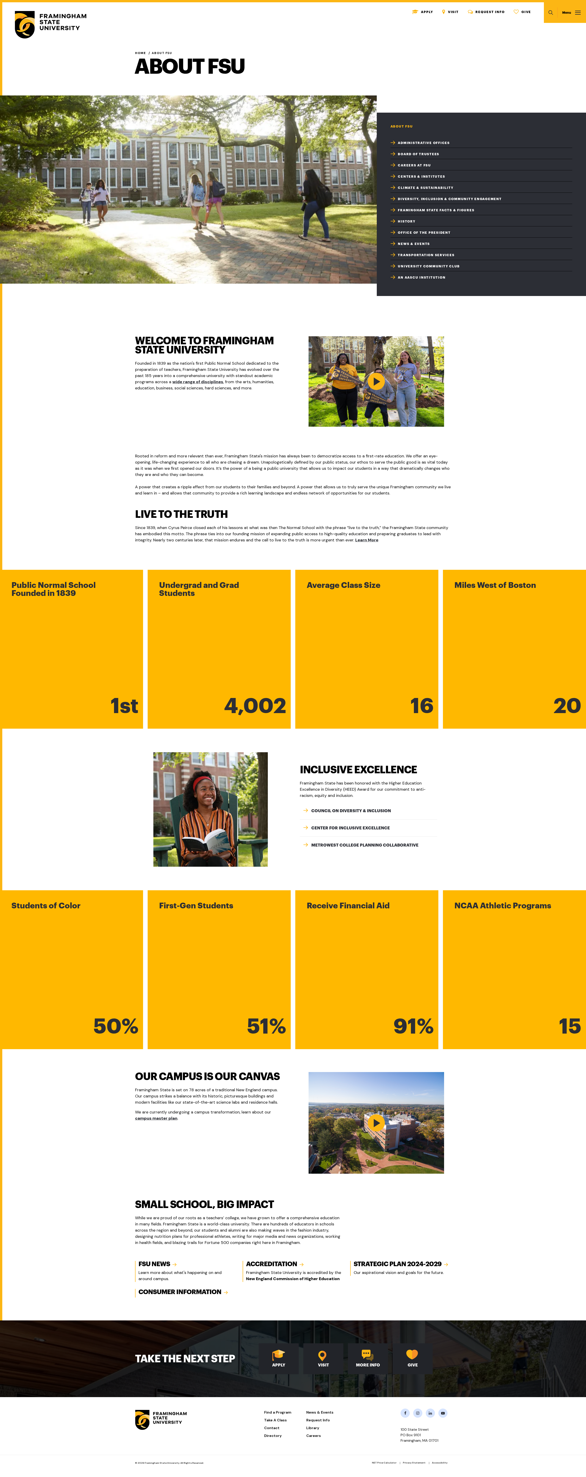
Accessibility (440, 1462)
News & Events (414, 243)
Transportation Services (426, 255)
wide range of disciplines (197, 382)
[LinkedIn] (430, 1413)
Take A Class (275, 1420)
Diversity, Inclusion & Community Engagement (450, 199)
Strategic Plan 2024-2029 (398, 1264)
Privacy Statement (414, 1462)
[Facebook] (405, 1413)
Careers (313, 1435)
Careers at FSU (414, 165)
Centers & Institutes (421, 176)
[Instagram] (417, 1413)
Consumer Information (179, 1292)
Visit (450, 12)
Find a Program (277, 1412)
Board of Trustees (418, 154)
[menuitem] (481, 142)
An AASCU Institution (421, 277)
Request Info (486, 12)
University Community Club (429, 266)
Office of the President (424, 232)
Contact (271, 1427)
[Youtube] (443, 1413)
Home (140, 53)
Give (522, 12)
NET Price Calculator (384, 1462)
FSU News (154, 1264)
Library (312, 1427)
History (406, 221)
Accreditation (271, 1264)
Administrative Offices (424, 142)
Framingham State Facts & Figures (436, 210)
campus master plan (156, 1118)
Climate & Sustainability (425, 187)
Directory (273, 1435)
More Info (368, 1365)
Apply (422, 12)
